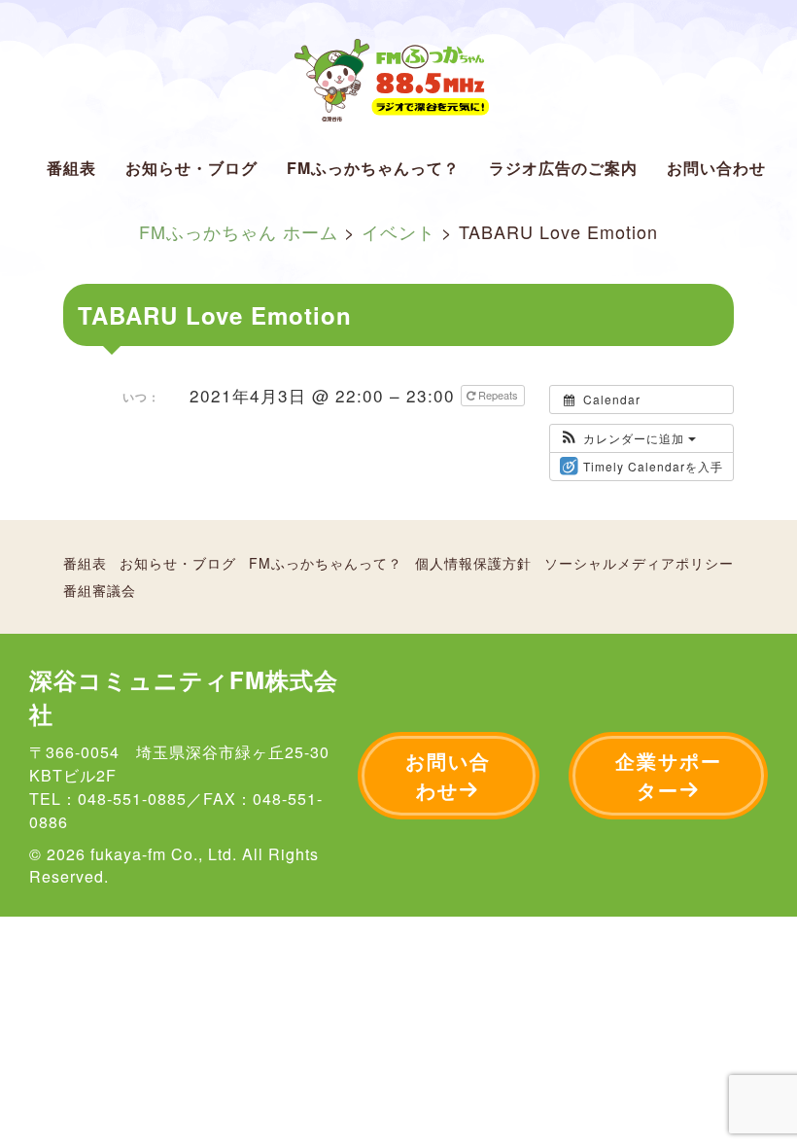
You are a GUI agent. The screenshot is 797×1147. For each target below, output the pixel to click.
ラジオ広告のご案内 (563, 167)
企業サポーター (668, 775)
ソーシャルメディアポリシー (639, 563)
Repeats (498, 394)
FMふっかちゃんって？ (373, 167)
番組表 (71, 167)
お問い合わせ (716, 167)
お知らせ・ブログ (191, 167)
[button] (628, 438)
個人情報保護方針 (473, 563)
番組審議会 (99, 590)
